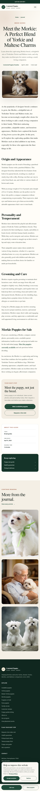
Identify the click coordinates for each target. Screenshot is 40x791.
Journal (23, 17)
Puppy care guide (20, 462)
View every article (8, 504)
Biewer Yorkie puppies (8, 694)
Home (17, 17)
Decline (28, 778)
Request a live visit (20, 413)
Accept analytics (11, 778)
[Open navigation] (35, 7)
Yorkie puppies (6, 691)
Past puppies (5, 703)
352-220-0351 (6, 761)
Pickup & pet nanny (7, 738)
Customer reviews (7, 709)
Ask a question (6, 747)
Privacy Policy (13, 774)
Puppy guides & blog (8, 712)
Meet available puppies (20, 406)
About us (4, 715)
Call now (11, 787)
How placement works (8, 721)
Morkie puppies (6, 697)
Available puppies (7, 688)
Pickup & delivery (20, 468)
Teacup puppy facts (7, 741)
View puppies (31, 787)
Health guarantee (20, 465)
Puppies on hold (6, 700)
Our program (5, 718)
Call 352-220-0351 (20, 1)
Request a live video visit (9, 732)
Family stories (6, 706)
